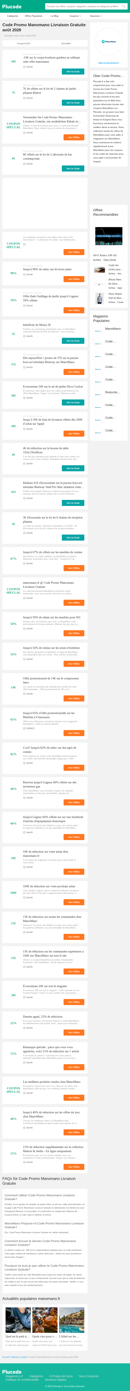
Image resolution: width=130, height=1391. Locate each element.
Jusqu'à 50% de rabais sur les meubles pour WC (52, 617)
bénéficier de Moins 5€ (37, 324)
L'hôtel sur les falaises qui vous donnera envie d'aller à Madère (71, 1337)
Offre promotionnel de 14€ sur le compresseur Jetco (51, 680)
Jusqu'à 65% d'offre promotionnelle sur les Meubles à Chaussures (49, 715)
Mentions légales (55, 1379)
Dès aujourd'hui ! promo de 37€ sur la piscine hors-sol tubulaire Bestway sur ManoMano (50, 360)
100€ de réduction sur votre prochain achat (49, 886)
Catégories (12, 16)
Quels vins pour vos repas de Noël (44, 1337)
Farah (120, 302)
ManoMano (113, 328)
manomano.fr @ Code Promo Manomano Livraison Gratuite (48, 584)
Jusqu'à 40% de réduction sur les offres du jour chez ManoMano (51, 1114)
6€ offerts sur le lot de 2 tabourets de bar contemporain (47, 156)
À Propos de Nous (61, 1376)
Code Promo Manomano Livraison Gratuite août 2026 (53, 1357)
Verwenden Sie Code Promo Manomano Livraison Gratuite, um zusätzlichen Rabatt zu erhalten (50, 120)
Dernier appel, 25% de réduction (42, 1016)
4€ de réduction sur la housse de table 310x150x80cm (45, 450)
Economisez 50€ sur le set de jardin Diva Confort (53, 386)
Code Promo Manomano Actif (113, 418)
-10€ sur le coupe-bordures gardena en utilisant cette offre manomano (51, 59)
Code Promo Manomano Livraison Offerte (113, 430)
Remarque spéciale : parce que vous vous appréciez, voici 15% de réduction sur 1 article (51, 1049)
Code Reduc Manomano (113, 405)
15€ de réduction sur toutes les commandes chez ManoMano (52, 919)
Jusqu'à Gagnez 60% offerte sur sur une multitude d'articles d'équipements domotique (53, 819)
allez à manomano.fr (108, 62)
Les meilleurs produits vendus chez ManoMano (52, 1081)
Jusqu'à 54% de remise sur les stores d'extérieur (51, 647)
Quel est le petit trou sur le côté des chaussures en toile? (18, 1337)
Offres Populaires (33, 16)
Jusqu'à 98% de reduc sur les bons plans (47, 269)
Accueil (5, 1357)
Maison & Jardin (19, 1357)
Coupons (75, 16)
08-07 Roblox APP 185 (105, 255)
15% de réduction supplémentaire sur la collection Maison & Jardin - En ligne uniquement (53, 1149)
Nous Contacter (89, 1376)
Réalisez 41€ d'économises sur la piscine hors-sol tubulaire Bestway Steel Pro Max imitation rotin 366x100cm (52, 485)
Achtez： (98, 260)
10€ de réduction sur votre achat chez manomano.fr (45, 853)
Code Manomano (113, 354)
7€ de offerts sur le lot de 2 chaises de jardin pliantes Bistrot (49, 90)
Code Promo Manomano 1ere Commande (113, 379)
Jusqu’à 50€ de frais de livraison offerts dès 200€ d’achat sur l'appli (52, 421)
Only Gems (110, 260)
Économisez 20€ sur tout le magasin (45, 986)
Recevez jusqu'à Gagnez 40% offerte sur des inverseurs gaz (49, 784)
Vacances (96, 16)
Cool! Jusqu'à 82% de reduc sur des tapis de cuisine (49, 749)
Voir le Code (73, 71)
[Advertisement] (45, 203)
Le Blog (54, 16)
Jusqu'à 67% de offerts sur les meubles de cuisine (52, 552)
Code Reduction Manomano (113, 367)
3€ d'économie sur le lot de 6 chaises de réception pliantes (53, 519)
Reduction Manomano (113, 392)
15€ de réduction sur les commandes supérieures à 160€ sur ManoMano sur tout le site (53, 953)
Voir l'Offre (74, 137)
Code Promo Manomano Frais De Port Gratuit (113, 341)
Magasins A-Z (14, 1376)
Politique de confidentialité (22, 1379)
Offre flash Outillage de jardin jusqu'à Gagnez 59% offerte (50, 298)
